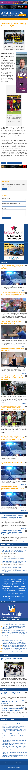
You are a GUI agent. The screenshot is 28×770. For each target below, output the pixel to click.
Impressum (8, 762)
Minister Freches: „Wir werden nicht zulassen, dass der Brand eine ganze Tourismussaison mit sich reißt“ (14, 633)
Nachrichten (3, 22)
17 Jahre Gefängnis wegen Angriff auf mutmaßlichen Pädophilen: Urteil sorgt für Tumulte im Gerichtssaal (14, 623)
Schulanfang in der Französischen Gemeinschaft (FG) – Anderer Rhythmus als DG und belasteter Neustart (14, 551)
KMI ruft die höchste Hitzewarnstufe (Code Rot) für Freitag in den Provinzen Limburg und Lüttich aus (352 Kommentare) (14, 752)
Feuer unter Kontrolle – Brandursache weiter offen (13, 630)
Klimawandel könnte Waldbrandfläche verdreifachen (13, 554)
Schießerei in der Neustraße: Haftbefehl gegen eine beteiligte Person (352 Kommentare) (14, 756)
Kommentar (4, 208)
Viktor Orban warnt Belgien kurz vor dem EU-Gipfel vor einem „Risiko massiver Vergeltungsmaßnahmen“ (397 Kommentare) (14, 748)
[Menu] (2, 19)
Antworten (4, 188)
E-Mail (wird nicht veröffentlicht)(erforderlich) (12, 203)
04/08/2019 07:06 (5, 182)
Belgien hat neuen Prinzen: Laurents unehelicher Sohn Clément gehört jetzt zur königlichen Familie (14, 562)
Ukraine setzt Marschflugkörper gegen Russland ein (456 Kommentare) (14, 736)
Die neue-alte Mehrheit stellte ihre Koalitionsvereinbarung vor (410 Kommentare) (14, 744)
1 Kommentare (9, 28)
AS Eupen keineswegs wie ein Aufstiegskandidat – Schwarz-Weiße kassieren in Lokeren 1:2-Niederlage (14, 643)
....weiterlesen (24, 290)
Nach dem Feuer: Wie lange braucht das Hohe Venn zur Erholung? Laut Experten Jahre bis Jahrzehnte (14, 636)
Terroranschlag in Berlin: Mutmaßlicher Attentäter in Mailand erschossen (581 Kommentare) (13, 727)
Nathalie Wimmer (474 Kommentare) (10, 733)
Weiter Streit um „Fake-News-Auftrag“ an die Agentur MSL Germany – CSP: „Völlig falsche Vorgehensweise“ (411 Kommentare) (14, 740)
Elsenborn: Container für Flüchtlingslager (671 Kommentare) (12, 723)
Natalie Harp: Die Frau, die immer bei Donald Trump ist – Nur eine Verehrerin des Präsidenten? (14, 649)
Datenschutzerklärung (18, 762)
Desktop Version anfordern (14, 767)
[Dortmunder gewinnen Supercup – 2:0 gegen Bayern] (14, 37)
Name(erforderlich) (6, 198)
